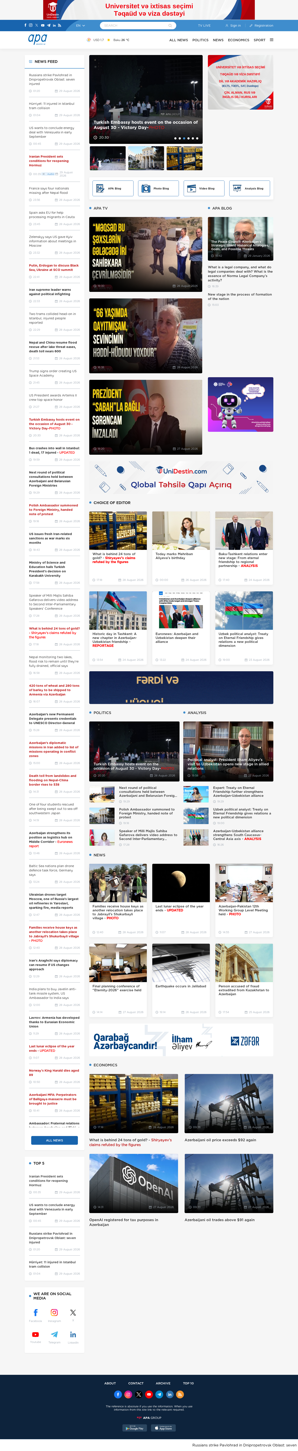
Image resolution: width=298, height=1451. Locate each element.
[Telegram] (48, 26)
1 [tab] (175, 138)
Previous (95, 99)
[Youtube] (43, 26)
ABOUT (110, 1383)
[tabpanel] (146, 99)
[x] (139, 1395)
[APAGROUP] (149, 1418)
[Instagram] (31, 25)
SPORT (259, 40)
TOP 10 (188, 1383)
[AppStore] (163, 1428)
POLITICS (200, 40)
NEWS (218, 40)
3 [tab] (184, 138)
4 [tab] (188, 138)
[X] (36, 26)
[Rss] (59, 26)
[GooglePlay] (134, 1428)
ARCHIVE (163, 1383)
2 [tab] (180, 138)
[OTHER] (269, 39)
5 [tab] (193, 138)
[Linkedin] (54, 26)
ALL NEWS (178, 40)
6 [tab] (197, 138)
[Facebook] (25, 25)
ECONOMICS (238, 40)
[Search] (170, 26)
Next (196, 99)
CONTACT (136, 1383)
